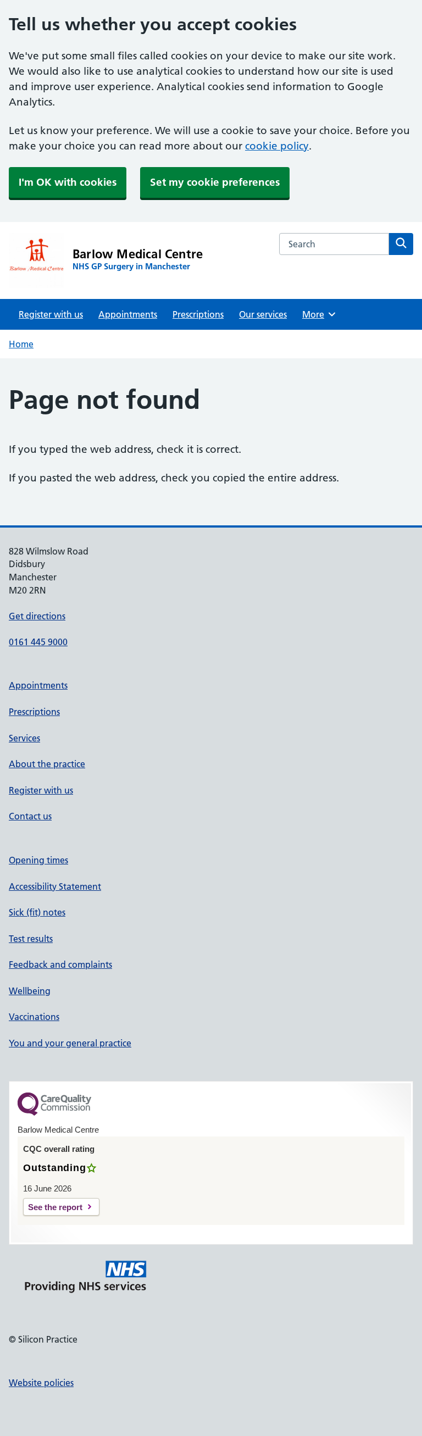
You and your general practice (70, 1043)
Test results (31, 938)
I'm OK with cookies (67, 182)
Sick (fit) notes (37, 912)
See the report (55, 1207)
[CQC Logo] (54, 1112)
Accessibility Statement (55, 886)
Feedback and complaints (60, 964)
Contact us (30, 816)
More (317, 314)
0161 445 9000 (38, 641)
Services (24, 738)
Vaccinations (34, 1016)
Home (21, 344)
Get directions (37, 616)
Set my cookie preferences (215, 182)
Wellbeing (30, 990)
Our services (263, 314)
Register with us (51, 314)
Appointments (127, 314)
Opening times (38, 860)
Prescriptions (198, 314)
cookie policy (277, 146)
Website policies (41, 1382)
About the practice (47, 763)
